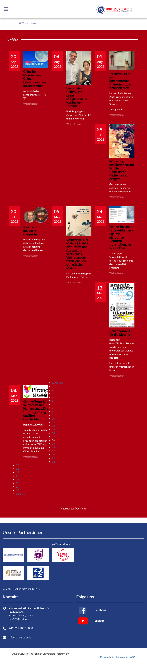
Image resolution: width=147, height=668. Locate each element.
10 (53, 418)
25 (17, 472)
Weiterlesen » (30, 103)
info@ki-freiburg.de (20, 637)
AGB (132, 657)
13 (53, 429)
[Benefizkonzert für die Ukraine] (121, 304)
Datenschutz (107, 657)
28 (17, 483)
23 (17, 465)
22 (53, 461)
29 (17, 486)
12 (53, 425)
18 (53, 447)
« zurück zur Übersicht (73, 508)
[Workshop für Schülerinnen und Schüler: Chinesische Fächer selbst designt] (121, 140)
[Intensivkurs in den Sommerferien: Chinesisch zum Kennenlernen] (121, 60)
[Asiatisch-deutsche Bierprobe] (35, 214)
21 (53, 457)
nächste (20, 493)
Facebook (100, 610)
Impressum (122, 657)
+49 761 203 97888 (21, 628)
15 (53, 436)
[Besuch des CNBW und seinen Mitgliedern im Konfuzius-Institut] (78, 67)
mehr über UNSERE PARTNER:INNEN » (21, 589)
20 (53, 454)
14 (53, 432)
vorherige (57, 382)
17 (53, 443)
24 (17, 468)
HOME (21, 23)
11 (53, 422)
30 (17, 490)
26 (17, 475)
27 (17, 479)
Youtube (99, 620)
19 (53, 450)
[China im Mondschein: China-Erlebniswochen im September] (35, 59)
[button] (7, 9)
